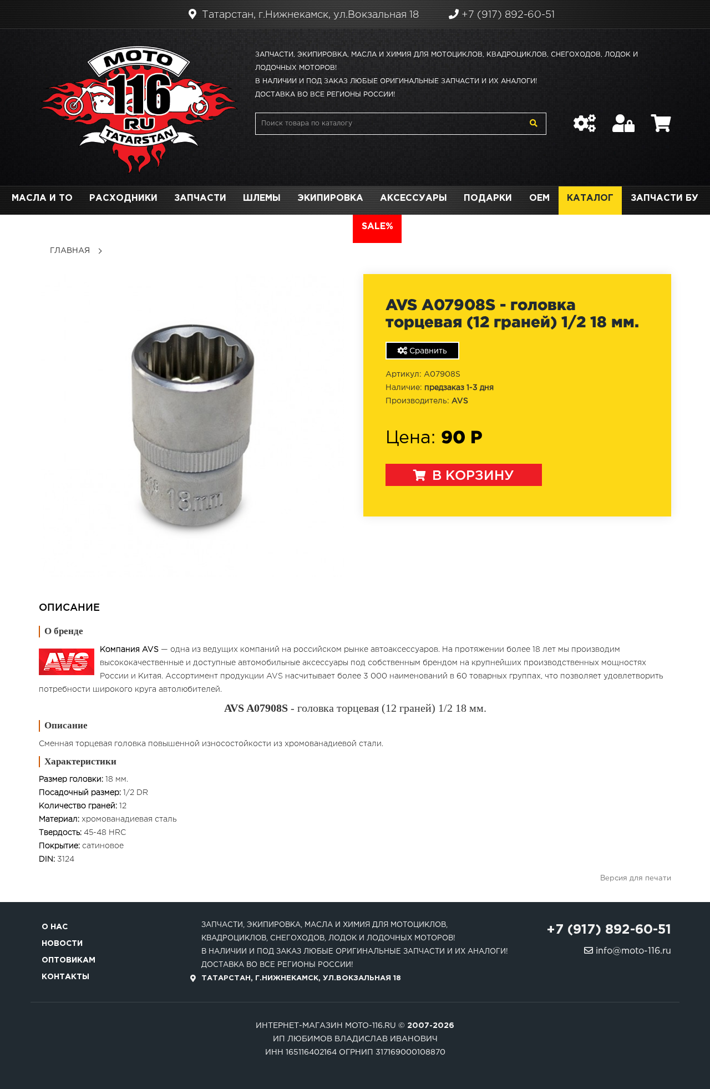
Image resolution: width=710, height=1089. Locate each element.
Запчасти (200, 198)
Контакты (65, 977)
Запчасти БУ (664, 198)
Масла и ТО (42, 198)
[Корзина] (661, 117)
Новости (62, 943)
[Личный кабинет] (623, 117)
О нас (55, 927)
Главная (70, 250)
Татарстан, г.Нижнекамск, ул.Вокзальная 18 (309, 15)
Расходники (123, 198)
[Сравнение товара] (585, 117)
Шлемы (262, 198)
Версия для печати (635, 878)
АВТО (330, 226)
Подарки (488, 198)
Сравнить (427, 351)
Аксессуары (413, 198)
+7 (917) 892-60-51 (507, 15)
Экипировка (330, 198)
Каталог (590, 198)
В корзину (471, 476)
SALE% (377, 226)
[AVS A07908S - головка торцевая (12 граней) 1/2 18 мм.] (193, 425)
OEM (539, 198)
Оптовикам (68, 960)
